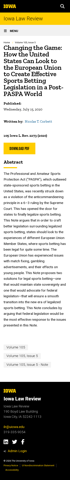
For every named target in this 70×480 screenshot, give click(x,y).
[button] (62, 6)
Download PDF (19, 148)
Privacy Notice (11, 465)
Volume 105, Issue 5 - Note (27, 365)
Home (7, 42)
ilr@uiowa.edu (14, 427)
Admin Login (17, 451)
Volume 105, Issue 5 (25, 42)
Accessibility (12, 470)
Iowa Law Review (23, 18)
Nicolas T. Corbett (38, 121)
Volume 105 (15, 347)
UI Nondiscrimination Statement (38, 465)
